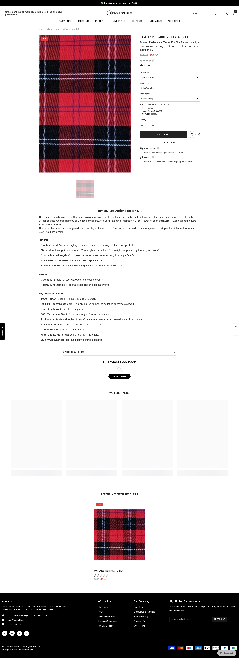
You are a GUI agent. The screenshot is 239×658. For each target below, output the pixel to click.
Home (39, 29)
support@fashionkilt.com (16, 620)
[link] (36, 471)
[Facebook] (4, 633)
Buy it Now (170, 142)
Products (48, 29)
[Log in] (221, 13)
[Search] (204, 13)
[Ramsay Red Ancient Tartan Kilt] (119, 534)
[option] (85, 103)
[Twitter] (26, 633)
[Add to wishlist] (192, 134)
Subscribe (219, 619)
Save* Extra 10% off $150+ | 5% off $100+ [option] (120, 3)
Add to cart (162, 134)
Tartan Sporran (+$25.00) (152, 111)
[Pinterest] (19, 633)
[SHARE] (198, 134)
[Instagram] (12, 633)
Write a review (119, 376)
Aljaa (30, 649)
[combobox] (202, 13)
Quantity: (143, 120)
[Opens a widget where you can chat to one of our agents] (226, 653)
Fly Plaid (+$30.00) (149, 114)
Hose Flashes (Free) (150, 108)
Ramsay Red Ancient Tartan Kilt (108, 571)
